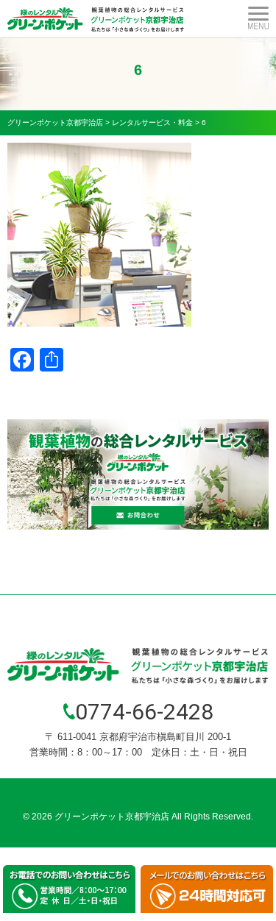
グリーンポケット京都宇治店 (111, 816)
